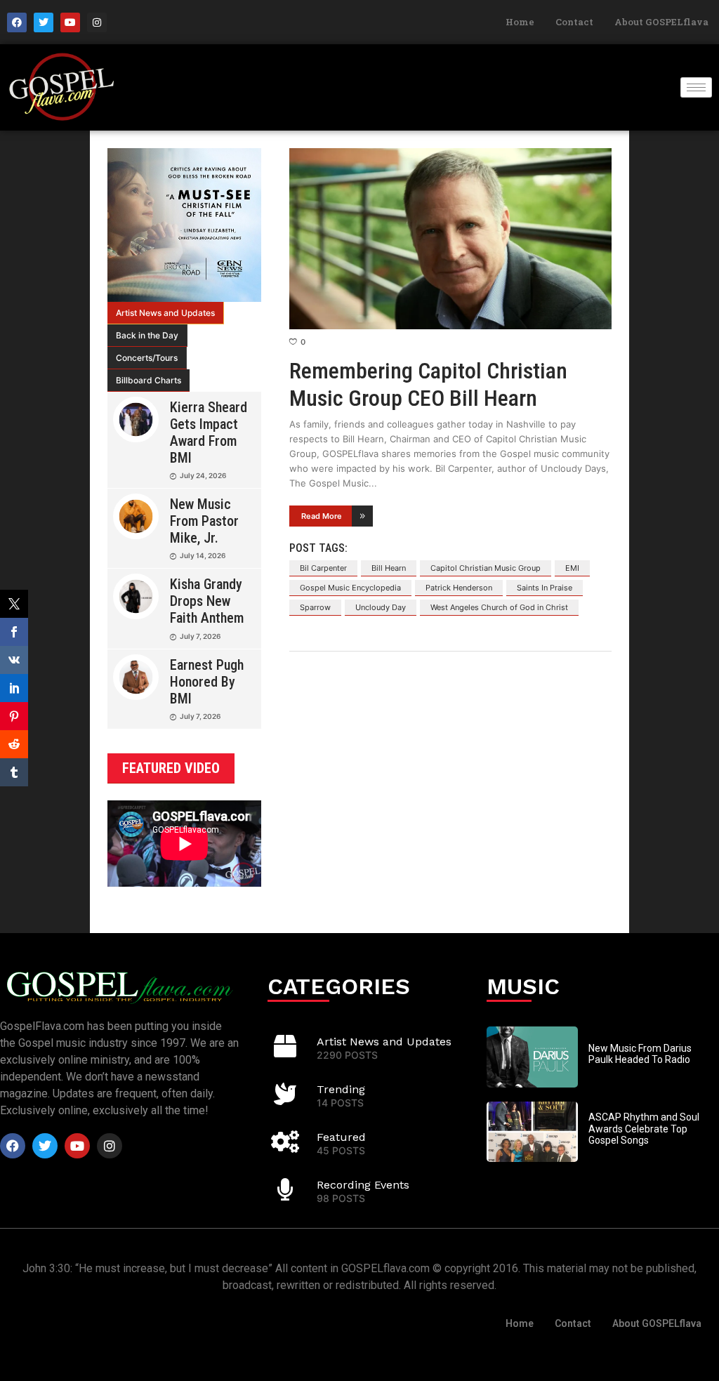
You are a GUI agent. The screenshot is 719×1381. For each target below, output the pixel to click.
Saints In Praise (544, 588)
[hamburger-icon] (696, 87)
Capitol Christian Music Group (485, 568)
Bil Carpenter (323, 568)
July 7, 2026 (200, 636)
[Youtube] (70, 22)
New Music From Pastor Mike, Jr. (204, 521)
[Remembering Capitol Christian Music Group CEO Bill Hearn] (450, 238)
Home (520, 21)
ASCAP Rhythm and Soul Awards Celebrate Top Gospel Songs (643, 1129)
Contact (574, 21)
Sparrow (315, 607)
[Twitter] (43, 22)
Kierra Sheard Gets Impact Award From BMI (208, 432)
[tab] (165, 313)
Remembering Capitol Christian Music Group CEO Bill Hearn (428, 384)
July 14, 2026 (202, 555)
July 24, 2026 (203, 475)
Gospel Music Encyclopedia (350, 588)
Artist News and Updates (165, 313)
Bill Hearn (388, 568)
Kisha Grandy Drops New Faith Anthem (207, 601)
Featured (341, 1137)
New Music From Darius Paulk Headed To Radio (640, 1054)
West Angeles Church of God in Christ (499, 607)
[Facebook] (17, 22)
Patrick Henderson (459, 588)
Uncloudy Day (380, 607)
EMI (572, 568)
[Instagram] (97, 22)
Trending (341, 1089)
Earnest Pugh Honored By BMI (207, 681)
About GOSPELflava (661, 21)
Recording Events (363, 1184)
